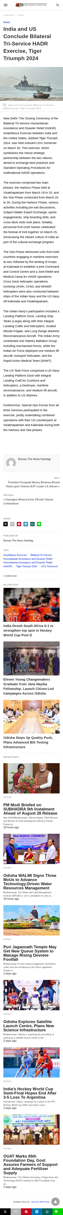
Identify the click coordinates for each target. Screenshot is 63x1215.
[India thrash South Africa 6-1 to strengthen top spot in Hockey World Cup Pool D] (31, 605)
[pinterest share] (19, 524)
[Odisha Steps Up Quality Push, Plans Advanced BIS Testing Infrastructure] (31, 717)
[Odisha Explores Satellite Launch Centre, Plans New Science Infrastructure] (31, 995)
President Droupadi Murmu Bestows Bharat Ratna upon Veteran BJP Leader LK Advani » (33, 484)
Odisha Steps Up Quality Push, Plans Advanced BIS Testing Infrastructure (28, 742)
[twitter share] (5, 524)
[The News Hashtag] (31, 5)
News (21, 15)
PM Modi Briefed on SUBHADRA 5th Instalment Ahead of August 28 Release (30, 809)
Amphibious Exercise (15, 555)
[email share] (12, 524)
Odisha (7, 797)
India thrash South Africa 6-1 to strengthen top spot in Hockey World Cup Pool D (28, 630)
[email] (16, 1211)
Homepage (8, 15)
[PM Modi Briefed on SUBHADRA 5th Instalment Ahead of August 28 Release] (31, 778)
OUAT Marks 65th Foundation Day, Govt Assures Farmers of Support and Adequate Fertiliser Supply (30, 1164)
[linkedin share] (26, 524)
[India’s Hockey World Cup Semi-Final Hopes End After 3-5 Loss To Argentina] (31, 1062)
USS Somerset (49, 566)
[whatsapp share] (32, 524)
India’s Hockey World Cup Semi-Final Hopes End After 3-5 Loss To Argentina (29, 1093)
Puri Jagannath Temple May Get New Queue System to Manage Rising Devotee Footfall (29, 953)
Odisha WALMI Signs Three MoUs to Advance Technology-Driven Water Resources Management (29, 881)
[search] (58, 5)
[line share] (39, 524)
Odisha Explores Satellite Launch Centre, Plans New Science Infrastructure (28, 1025)
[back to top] (55, 1202)
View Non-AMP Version (40, 1202)
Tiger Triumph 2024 (26, 566)
